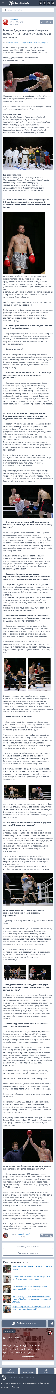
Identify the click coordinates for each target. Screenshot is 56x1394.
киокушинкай (12, 43)
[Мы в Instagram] (52, 3)
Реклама (15, 1387)
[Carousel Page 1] (23, 1356)
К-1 (20, 43)
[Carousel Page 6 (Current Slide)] (33, 1356)
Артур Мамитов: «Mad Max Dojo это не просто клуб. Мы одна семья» (30, 1287)
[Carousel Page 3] (27, 1356)
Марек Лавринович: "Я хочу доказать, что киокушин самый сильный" (31, 1307)
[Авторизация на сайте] (51, 1323)
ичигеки (37, 43)
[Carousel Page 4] (29, 1356)
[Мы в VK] (40, 3)
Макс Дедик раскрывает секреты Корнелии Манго (32, 1267)
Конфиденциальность (10, 1383)
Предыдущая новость (28, 1246)
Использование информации (36, 1383)
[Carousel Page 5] (31, 1356)
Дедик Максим (27, 43)
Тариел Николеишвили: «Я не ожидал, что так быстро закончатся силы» (31, 1277)
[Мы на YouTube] (48, 3)
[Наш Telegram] (44, 3)
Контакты (5, 1387)
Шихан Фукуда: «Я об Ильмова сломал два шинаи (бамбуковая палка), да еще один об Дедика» (32, 1299)
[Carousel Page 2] (25, 1356)
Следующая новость (28, 1253)
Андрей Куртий (24, 1234)
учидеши (44, 43)
